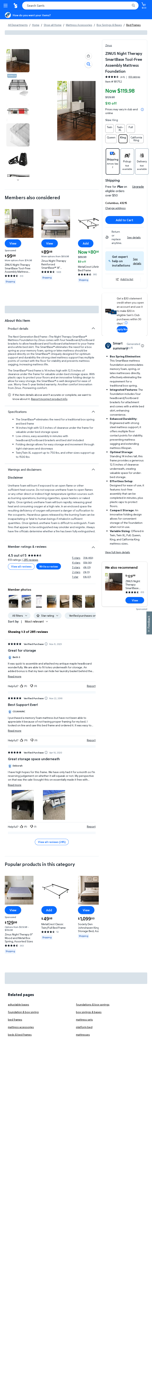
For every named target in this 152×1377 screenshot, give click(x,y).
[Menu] (6, 5)
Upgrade (138, 187)
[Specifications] (93, 412)
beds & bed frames (20, 1034)
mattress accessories (21, 1027)
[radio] (109, 128)
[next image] (18, 180)
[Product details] (93, 328)
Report (91, 686)
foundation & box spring (23, 1012)
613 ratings (134, 77)
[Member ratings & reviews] (93, 546)
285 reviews (30, 560)
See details (134, 237)
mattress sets (84, 1019)
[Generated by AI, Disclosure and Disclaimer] (142, 346)
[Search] (133, 5)
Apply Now (122, 329)
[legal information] (142, 109)
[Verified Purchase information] (46, 644)
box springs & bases (89, 1012)
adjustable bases (18, 1004)
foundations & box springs (92, 1004)
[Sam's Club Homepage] (16, 5)
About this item (17, 320)
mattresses (83, 1034)
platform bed (84, 1027)
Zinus (108, 45)
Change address (115, 208)
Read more (14, 676)
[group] (122, 77)
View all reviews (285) (52, 842)
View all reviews (21, 566)
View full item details (117, 552)
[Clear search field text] (128, 6)
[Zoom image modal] (88, 64)
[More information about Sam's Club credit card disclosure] (126, 322)
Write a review (48, 566)
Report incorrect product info (49, 399)
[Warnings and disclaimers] (93, 469)
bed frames (15, 1019)
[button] (137, 261)
